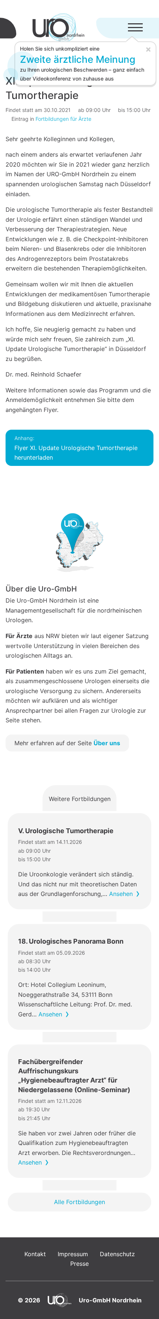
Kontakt (35, 1254)
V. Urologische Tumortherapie (66, 831)
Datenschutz (117, 1254)
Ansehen (121, 893)
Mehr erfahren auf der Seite (67, 743)
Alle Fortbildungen (79, 1202)
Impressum (73, 1254)
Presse (79, 1263)
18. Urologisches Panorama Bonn (71, 941)
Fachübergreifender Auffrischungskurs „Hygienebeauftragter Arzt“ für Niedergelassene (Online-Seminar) (74, 1076)
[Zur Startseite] (58, 28)
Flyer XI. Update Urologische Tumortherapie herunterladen (76, 448)
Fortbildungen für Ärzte (63, 119)
